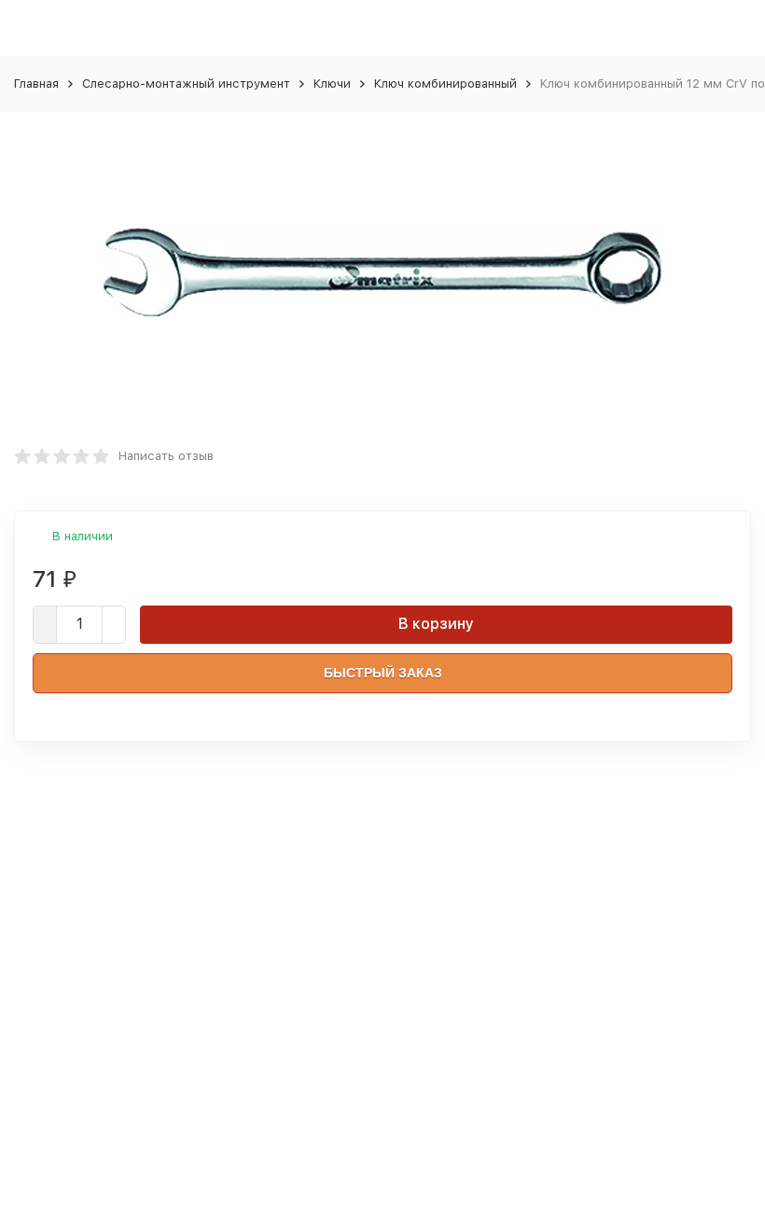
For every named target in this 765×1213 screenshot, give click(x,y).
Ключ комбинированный (445, 84)
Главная (36, 84)
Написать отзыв (166, 456)
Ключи (332, 84)
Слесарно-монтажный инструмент (186, 84)
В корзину (436, 624)
